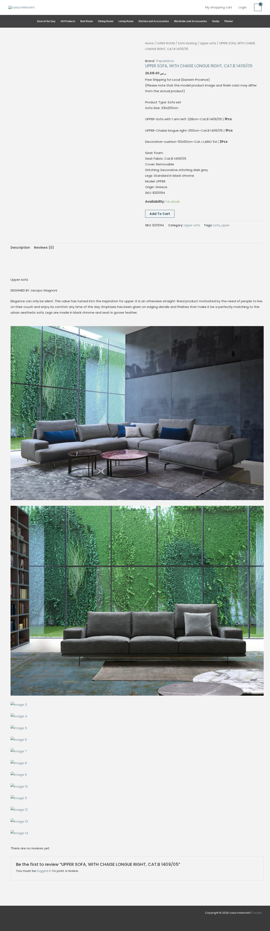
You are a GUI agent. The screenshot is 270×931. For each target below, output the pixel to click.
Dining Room (105, 21)
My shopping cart (218, 7)
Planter (228, 21)
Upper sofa (208, 43)
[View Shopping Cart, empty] (258, 7)
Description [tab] (20, 247)
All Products (68, 21)
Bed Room (86, 21)
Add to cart (160, 214)
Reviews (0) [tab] (44, 247)
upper (225, 225)
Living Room (126, 21)
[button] (260, 21)
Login (243, 7)
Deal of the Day (46, 21)
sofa (216, 225)
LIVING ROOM (166, 43)
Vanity (215, 21)
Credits (257, 913)
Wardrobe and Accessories (190, 21)
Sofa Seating (187, 43)
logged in (44, 871)
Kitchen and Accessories (154, 21)
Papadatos (165, 61)
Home (149, 43)
